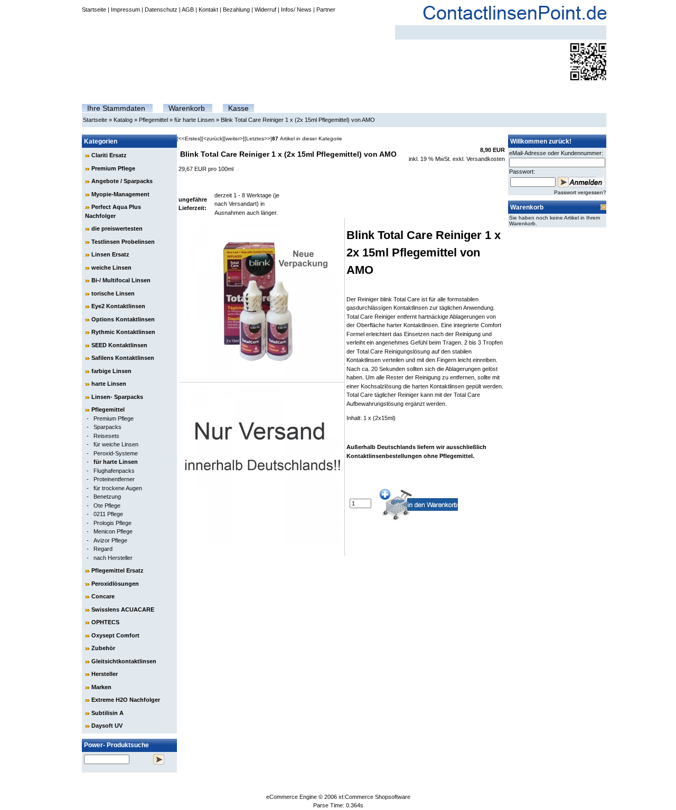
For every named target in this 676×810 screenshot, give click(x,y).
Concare (103, 596)
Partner (325, 9)
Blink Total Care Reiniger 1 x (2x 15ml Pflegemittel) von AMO (298, 120)
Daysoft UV (107, 725)
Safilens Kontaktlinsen (122, 358)
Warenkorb (186, 108)
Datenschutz (161, 9)
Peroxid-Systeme (115, 453)
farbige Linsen (111, 371)
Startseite (94, 9)
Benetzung (107, 496)
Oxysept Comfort (115, 635)
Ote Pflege (106, 505)
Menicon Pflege (113, 531)
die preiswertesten (117, 228)
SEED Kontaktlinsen (119, 345)
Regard (102, 549)
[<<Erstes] (189, 138)
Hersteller (104, 674)
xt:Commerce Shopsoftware (374, 797)
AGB (188, 9)
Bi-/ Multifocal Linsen (121, 280)
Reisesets (106, 436)
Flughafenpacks (114, 471)
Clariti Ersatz (109, 155)
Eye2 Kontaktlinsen (118, 306)
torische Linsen (113, 293)
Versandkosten (485, 159)
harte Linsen (108, 383)
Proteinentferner (114, 479)
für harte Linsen (194, 120)
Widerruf (265, 9)
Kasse (238, 108)
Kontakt (208, 9)
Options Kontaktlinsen (123, 319)
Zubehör (103, 648)
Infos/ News (296, 9)
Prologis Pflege (112, 523)
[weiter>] (234, 138)
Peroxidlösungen (115, 583)
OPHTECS (105, 622)
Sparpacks (107, 427)
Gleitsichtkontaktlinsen (123, 661)
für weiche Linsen (115, 444)
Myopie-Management (120, 194)
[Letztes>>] (258, 138)
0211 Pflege (108, 514)
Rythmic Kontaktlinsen (123, 332)
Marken (101, 687)
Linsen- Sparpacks (117, 397)
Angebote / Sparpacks (122, 181)
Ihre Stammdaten (116, 108)
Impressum (125, 9)
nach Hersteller (113, 558)
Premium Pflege (113, 168)
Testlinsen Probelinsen (123, 242)
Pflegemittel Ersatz (117, 570)
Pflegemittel (153, 120)
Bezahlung (236, 9)
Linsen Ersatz (110, 254)
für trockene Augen (117, 488)
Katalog (123, 120)
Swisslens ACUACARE (122, 609)
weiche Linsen (111, 267)
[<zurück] (213, 138)
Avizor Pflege (110, 540)
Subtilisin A (107, 713)
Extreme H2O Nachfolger (125, 700)
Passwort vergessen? (580, 192)
